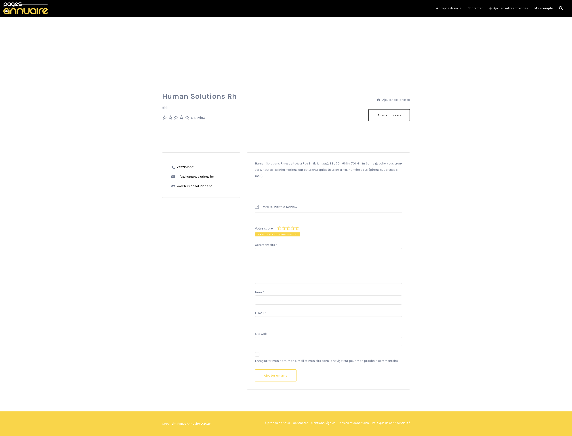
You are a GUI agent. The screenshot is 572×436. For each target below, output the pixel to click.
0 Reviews (199, 118)
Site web (261, 334)
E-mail (260, 313)
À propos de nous (448, 8)
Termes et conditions (354, 423)
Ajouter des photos (396, 100)
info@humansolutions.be (195, 177)
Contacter (475, 8)
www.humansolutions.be (194, 186)
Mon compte (543, 8)
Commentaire (266, 245)
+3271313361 (185, 167)
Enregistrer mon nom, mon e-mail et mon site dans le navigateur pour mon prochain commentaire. (326, 361)
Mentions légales (323, 423)
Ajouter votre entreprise (510, 8)
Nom (259, 292)
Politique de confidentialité (391, 423)
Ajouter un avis (389, 115)
